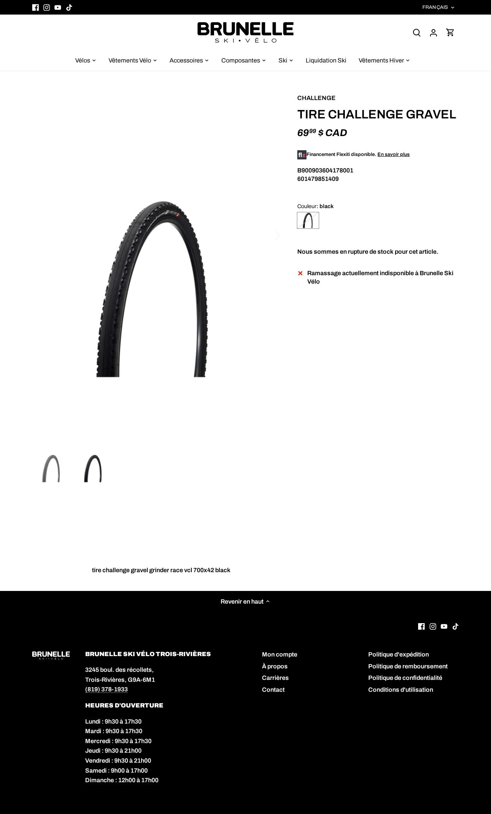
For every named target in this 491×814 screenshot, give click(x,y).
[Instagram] (46, 7)
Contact (273, 689)
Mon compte (279, 654)
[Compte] (433, 32)
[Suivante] (267, 235)
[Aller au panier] (450, 32)
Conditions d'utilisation (400, 689)
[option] (155, 289)
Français (435, 7)
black (308, 220)
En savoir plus (393, 154)
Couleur (306, 206)
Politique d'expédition (398, 654)
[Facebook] (35, 7)
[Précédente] (44, 235)
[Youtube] (57, 7)
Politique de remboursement (408, 666)
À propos (275, 666)
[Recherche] (416, 32)
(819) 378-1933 (106, 689)
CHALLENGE (316, 98)
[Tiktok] (69, 7)
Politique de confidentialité (405, 678)
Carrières (275, 678)
